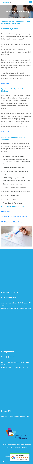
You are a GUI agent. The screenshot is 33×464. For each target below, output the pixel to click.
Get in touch (5, 84)
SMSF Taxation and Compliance (11, 222)
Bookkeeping (5, 211)
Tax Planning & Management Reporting (14, 216)
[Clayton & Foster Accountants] (6, 2)
